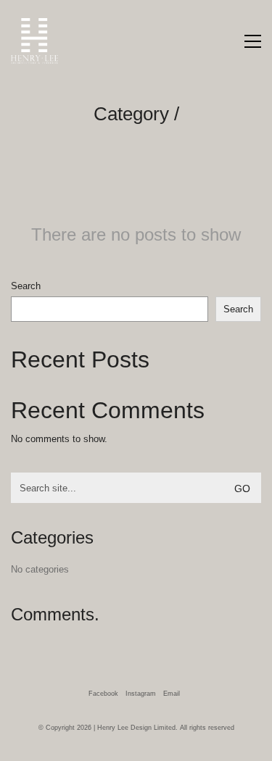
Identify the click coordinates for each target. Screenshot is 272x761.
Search (26, 285)
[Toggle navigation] (252, 41)
